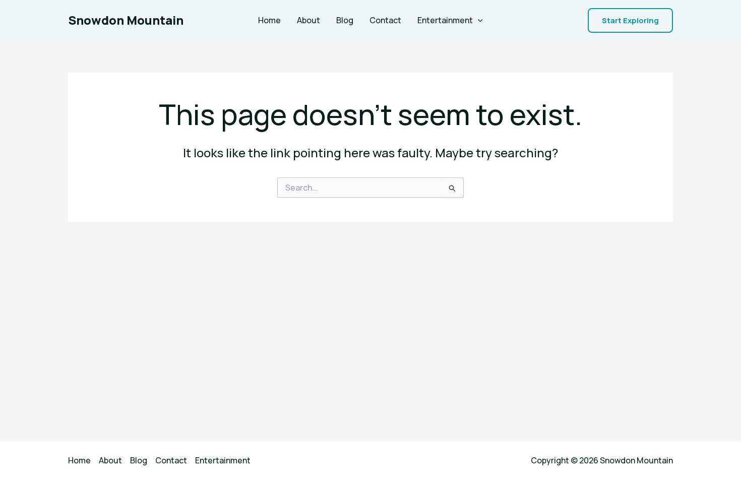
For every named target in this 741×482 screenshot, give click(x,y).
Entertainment (445, 20)
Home (269, 20)
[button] (630, 20)
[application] (478, 20)
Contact (385, 20)
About (308, 20)
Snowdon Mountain (125, 20)
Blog (344, 20)
